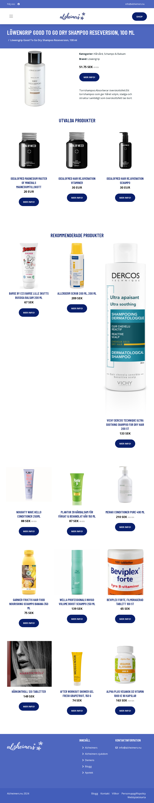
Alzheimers (91, 747)
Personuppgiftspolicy (134, 793)
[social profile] (18, 4)
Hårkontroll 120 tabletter (29, 691)
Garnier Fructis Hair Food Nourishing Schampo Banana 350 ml (28, 604)
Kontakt (104, 793)
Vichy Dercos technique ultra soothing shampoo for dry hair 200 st (125, 424)
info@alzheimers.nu (135, 4)
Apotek (89, 772)
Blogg (88, 766)
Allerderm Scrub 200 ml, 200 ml (76, 293)
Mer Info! (89, 77)
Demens (89, 760)
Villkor (115, 793)
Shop (139, 16)
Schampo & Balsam (115, 53)
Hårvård (98, 53)
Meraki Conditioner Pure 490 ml (125, 512)
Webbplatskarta (137, 797)
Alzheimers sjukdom (96, 753)
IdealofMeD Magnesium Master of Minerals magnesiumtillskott (29, 183)
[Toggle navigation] (11, 16)
